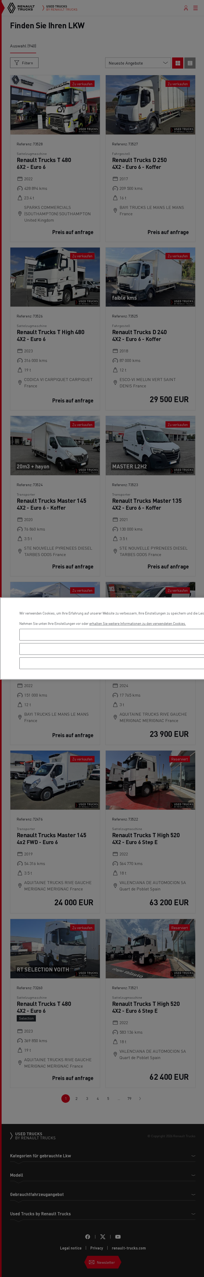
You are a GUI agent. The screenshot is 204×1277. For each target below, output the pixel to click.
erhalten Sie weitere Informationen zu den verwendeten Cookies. (137, 623)
